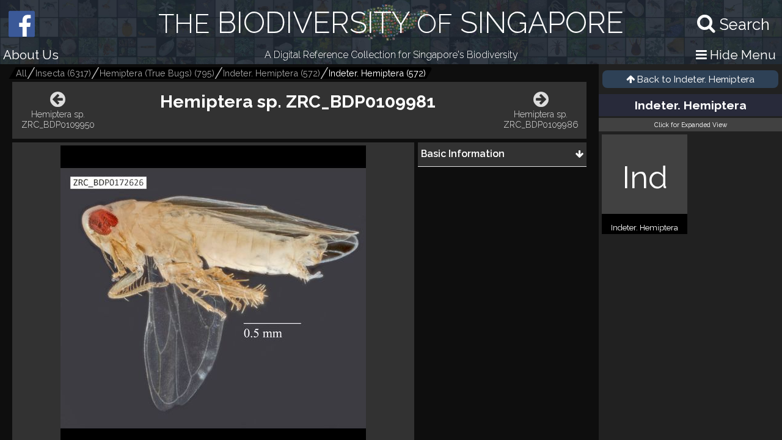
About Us (31, 54)
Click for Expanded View (690, 124)
